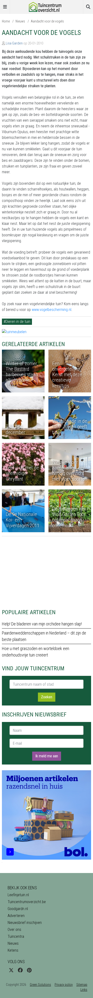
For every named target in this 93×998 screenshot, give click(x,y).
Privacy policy (64, 985)
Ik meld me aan (46, 756)
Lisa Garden (14, 43)
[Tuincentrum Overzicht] (46, 6)
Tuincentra (16, 936)
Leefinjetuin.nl (18, 895)
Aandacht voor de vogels (47, 21)
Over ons (14, 929)
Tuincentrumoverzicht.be (27, 902)
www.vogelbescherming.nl (51, 309)
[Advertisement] (46, 569)
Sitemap (81, 985)
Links (83, 990)
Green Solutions (40, 985)
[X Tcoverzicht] (11, 970)
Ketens (13, 950)
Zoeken (46, 697)
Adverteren (16, 915)
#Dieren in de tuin (17, 321)
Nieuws (20, 21)
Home (6, 21)
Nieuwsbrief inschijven (25, 922)
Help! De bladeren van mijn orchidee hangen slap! (42, 623)
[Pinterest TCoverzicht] (29, 970)
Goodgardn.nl (18, 908)
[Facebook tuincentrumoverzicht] (20, 970)
